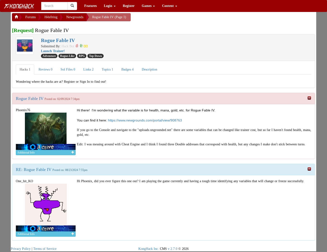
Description (149, 69)
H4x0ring (51, 17)
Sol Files (68, 69)
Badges (127, 69)
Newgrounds (74, 17)
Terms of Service (44, 249)
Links (88, 69)
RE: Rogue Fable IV (33, 169)
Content (168, 6)
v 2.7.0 (172, 249)
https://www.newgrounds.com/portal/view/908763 (145, 120)
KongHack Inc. (148, 249)
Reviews (45, 69)
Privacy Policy (21, 249)
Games (147, 6)
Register (129, 6)
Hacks (25, 69)
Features (90, 6)
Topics (107, 69)
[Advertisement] (169, 19)
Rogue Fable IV (30, 98)
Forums (30, 17)
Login (108, 6)
